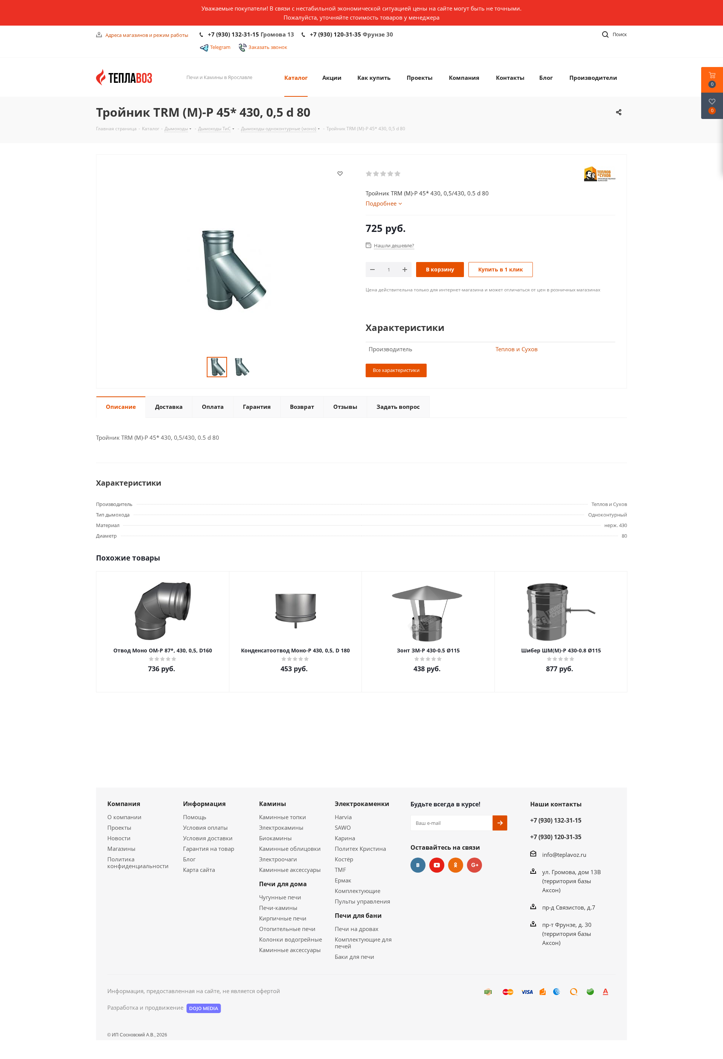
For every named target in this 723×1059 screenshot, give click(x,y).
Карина (345, 838)
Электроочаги (278, 859)
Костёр (344, 859)
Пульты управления (362, 901)
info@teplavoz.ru (564, 854)
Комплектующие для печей (363, 943)
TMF (340, 869)
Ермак (343, 880)
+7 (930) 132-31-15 (233, 34)
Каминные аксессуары (290, 869)
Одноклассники (455, 865)
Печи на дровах (356, 929)
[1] (369, 174)
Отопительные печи (287, 929)
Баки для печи (354, 956)
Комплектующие (357, 890)
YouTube (436, 865)
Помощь (194, 817)
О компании (124, 817)
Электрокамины (281, 827)
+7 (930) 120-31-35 (335, 34)
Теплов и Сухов (517, 349)
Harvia (343, 817)
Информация (204, 804)
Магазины (121, 848)
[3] (383, 174)
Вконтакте (418, 865)
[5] (397, 174)
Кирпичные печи (283, 918)
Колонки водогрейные (290, 939)
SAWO (343, 827)
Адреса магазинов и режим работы (146, 35)
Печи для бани (358, 915)
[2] (376, 174)
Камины (272, 804)
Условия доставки (208, 838)
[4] (390, 174)
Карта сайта (199, 869)
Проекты (119, 827)
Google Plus (474, 865)
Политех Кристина (360, 848)
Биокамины (275, 838)
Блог (189, 859)
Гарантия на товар (208, 848)
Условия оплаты (205, 827)
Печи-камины (278, 907)
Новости (119, 838)
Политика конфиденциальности (138, 862)
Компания (123, 804)
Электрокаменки (362, 804)
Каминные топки (282, 817)
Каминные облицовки (290, 848)
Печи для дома (283, 884)
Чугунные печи (280, 897)
